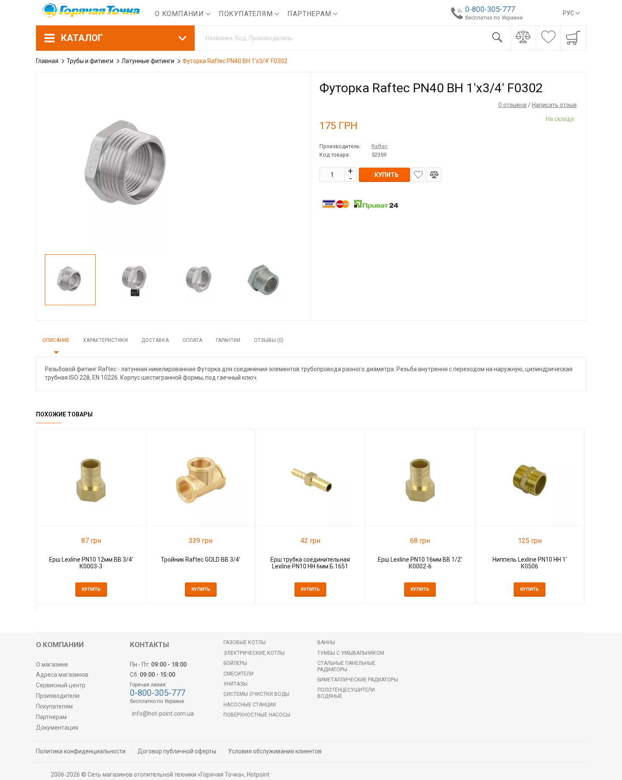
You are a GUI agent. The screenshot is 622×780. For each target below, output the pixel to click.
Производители (58, 695)
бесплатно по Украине (494, 17)
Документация (57, 727)
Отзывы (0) (268, 340)
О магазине (52, 664)
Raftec (380, 146)
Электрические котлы (254, 653)
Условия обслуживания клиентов (275, 751)
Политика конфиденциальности (81, 751)
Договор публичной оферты (177, 751)
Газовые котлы (244, 642)
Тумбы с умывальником (350, 653)
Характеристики (105, 340)
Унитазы (235, 684)
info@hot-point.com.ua (163, 713)
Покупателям (247, 14)
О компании (180, 14)
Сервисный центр (60, 685)
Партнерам (310, 14)
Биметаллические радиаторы (357, 680)
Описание (55, 340)
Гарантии (228, 340)
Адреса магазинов (62, 674)
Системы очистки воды (256, 694)
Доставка (155, 340)
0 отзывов (512, 105)
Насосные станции (249, 705)
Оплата (192, 340)
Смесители (238, 674)
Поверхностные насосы (256, 715)
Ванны (326, 642)
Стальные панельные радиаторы (346, 666)
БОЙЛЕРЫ (235, 663)
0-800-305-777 (490, 9)
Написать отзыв (554, 105)
